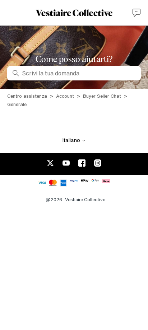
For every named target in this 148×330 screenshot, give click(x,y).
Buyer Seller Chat (102, 96)
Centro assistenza (27, 96)
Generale (17, 104)
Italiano (72, 140)
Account (65, 96)
